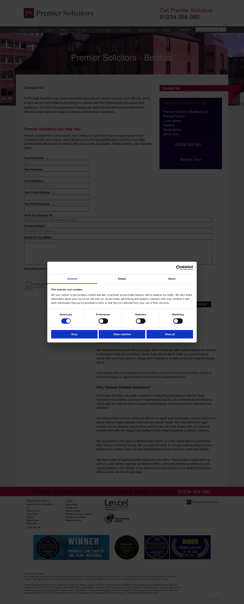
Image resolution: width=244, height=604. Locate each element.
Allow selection (122, 334)
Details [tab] (122, 278)
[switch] (103, 321)
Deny (74, 334)
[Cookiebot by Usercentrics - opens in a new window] (178, 267)
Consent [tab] (72, 278)
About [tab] (171, 278)
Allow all (170, 334)
